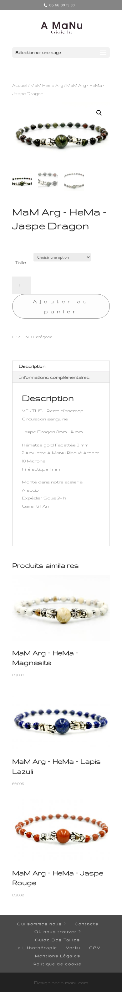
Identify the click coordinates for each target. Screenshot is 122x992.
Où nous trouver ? (57, 932)
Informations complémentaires (54, 377)
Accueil (19, 85)
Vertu (73, 948)
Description (32, 366)
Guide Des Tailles (57, 940)
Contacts (87, 924)
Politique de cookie (57, 964)
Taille (20, 262)
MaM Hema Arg (46, 85)
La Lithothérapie (36, 948)
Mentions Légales (57, 956)
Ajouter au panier (61, 306)
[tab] (61, 366)
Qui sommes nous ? (41, 924)
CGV (95, 948)
